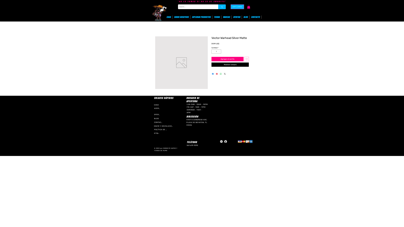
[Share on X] (225, 74)
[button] (248, 7)
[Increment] (219, 51)
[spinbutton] (216, 51)
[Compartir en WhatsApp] (221, 74)
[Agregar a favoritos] (246, 59)
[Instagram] (221, 141)
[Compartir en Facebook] (213, 74)
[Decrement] (213, 51)
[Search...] (222, 6)
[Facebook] (225, 141)
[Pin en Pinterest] (217, 74)
